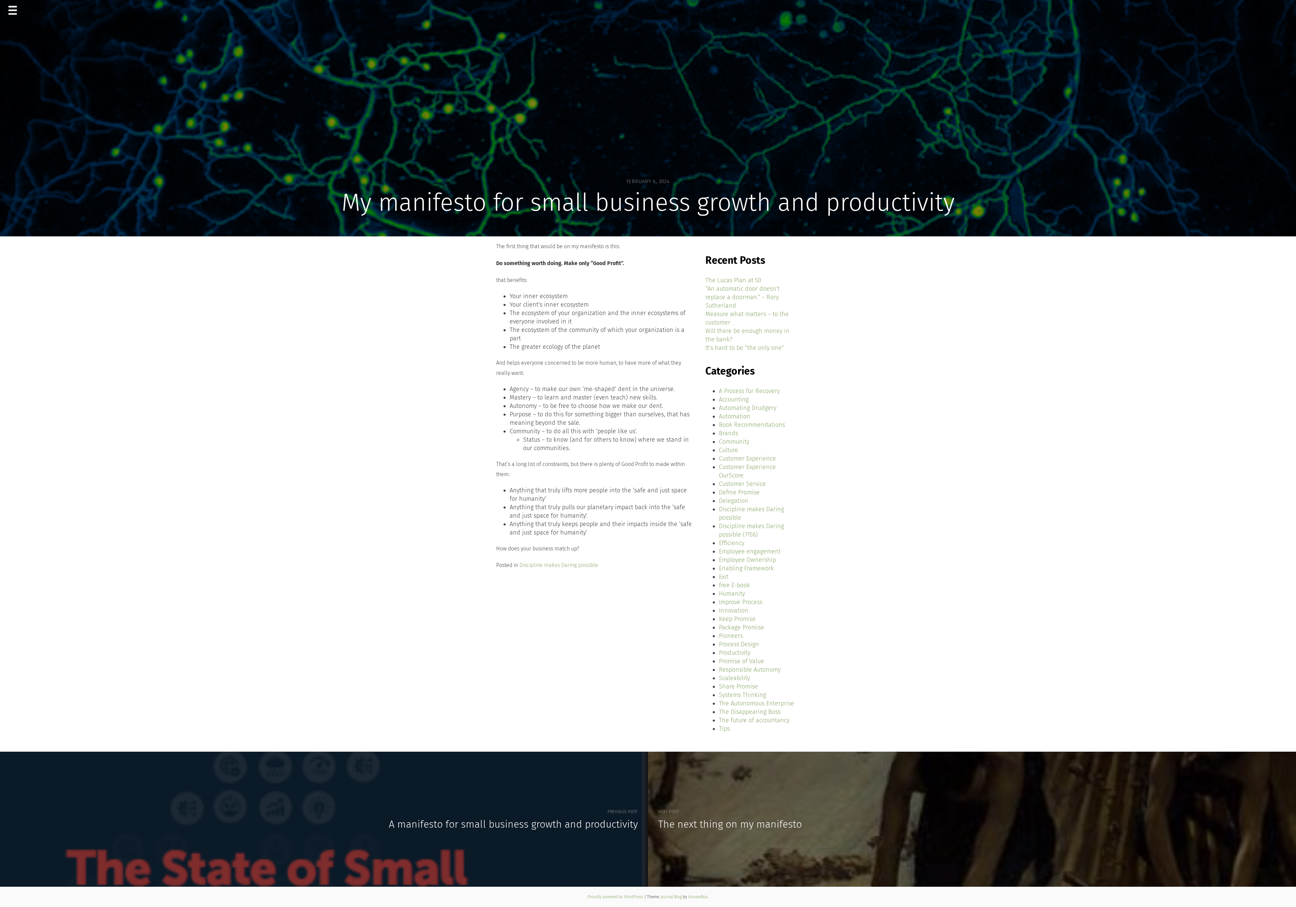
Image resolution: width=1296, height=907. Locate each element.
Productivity (734, 652)
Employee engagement (750, 551)
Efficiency (731, 543)
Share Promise (738, 686)
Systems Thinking (742, 695)
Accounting (734, 399)
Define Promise (739, 492)
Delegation (733, 500)
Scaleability (734, 678)
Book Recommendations (752, 425)
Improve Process (740, 602)
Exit (723, 576)
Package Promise (741, 627)
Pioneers (731, 636)
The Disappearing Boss (750, 712)
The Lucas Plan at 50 (733, 280)
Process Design (739, 644)
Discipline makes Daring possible (558, 565)
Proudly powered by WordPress (616, 897)
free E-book (734, 585)
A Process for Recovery (749, 391)
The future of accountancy (754, 720)
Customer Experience (747, 458)
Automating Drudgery (747, 408)
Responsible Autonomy (750, 669)
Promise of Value (741, 661)
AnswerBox (698, 897)
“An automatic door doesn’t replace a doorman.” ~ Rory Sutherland (742, 297)
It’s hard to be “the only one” (744, 348)
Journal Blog (671, 897)
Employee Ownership (747, 560)
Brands (728, 433)
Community (734, 441)
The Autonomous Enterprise (756, 703)
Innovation (733, 610)
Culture (728, 450)
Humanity (732, 593)
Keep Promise (737, 619)
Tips (724, 728)
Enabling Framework (746, 568)
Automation (734, 416)
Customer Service (742, 484)
